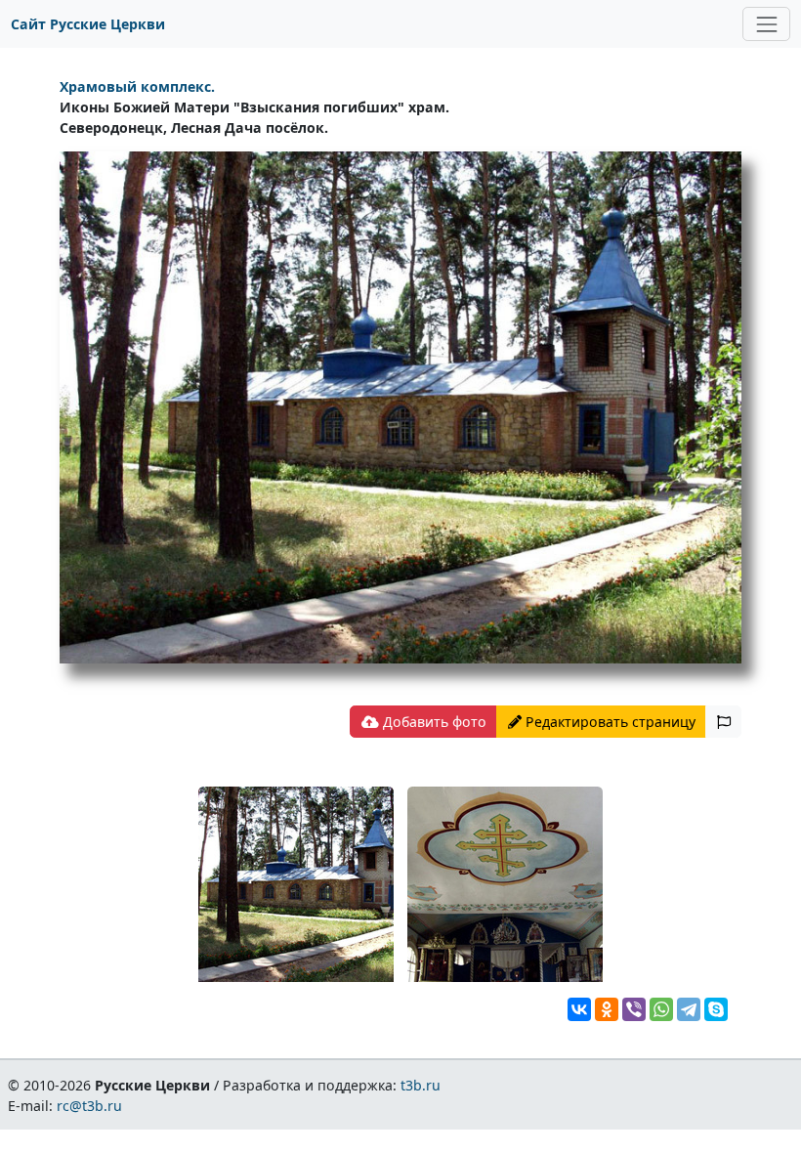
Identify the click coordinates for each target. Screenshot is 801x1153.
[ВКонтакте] (579, 1009)
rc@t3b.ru (89, 1105)
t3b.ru (420, 1085)
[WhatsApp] (661, 1009)
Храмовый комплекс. (137, 86)
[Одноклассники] (606, 1009)
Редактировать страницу (609, 721)
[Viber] (634, 1009)
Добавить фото (432, 721)
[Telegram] (688, 1009)
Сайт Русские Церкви (88, 24)
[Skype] (716, 1009)
